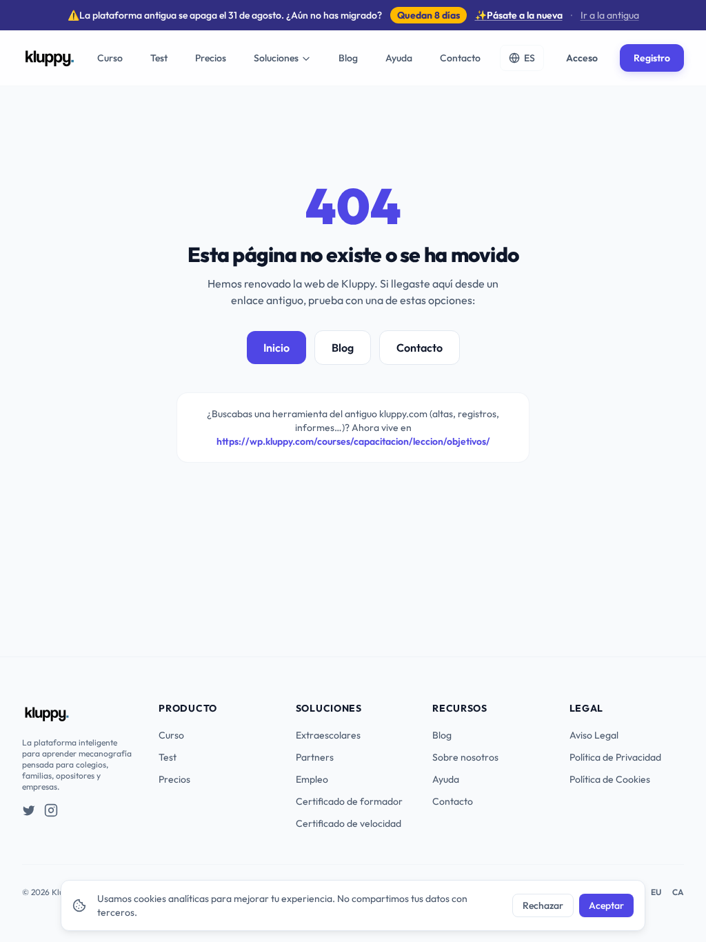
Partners (315, 757)
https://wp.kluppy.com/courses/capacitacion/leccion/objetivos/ (353, 441)
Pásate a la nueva (519, 15)
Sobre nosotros (465, 757)
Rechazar (543, 905)
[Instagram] (51, 810)
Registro (652, 58)
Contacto (460, 58)
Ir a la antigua (610, 15)
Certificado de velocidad (348, 823)
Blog (348, 58)
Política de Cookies (609, 779)
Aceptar (606, 905)
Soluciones (276, 58)
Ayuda (398, 58)
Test (159, 58)
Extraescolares (328, 735)
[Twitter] (29, 810)
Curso (110, 58)
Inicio (276, 347)
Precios (210, 58)
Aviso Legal (593, 735)
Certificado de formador (349, 801)
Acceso (582, 58)
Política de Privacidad (615, 757)
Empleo (312, 779)
